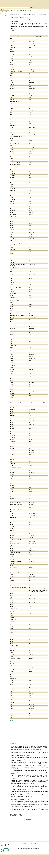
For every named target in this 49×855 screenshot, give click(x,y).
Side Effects (4, 11)
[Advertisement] (29, 731)
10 (19, 243)
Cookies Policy (33, 843)
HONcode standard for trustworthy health (5, 849)
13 (21, 335)
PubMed (39, 749)
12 (21, 402)
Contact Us (26, 843)
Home (2, 9)
